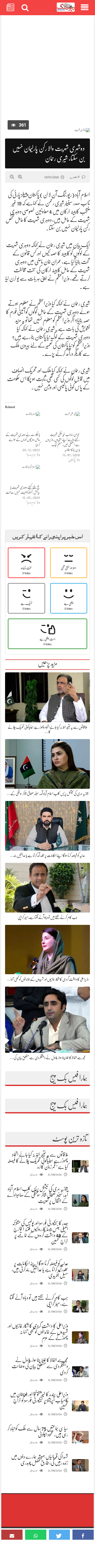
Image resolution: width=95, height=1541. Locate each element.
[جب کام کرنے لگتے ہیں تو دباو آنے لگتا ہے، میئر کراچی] (80, 1306)
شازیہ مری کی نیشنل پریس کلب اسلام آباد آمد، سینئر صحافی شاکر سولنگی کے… (48, 793)
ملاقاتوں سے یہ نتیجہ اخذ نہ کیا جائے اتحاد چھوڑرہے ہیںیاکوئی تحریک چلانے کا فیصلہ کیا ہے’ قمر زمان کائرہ (37, 1160)
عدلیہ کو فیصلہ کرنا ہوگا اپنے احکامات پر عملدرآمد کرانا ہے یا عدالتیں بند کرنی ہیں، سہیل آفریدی (40, 1269)
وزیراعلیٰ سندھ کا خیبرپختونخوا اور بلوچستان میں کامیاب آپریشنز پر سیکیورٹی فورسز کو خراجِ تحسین (39, 1400)
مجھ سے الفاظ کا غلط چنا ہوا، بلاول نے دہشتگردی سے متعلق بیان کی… (47, 1057)
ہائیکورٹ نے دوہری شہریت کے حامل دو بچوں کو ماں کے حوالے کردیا (23, 439)
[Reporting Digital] (66, 7)
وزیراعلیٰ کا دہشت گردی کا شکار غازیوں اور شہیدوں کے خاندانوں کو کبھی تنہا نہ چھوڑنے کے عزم (38, 1332)
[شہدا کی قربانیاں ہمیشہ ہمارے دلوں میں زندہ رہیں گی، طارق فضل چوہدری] (80, 1465)
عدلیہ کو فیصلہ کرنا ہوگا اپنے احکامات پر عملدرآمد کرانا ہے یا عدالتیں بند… (47, 855)
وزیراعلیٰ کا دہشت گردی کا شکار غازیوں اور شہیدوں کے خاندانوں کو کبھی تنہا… (47, 979)
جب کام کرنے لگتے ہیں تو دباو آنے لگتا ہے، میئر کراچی (48, 917)
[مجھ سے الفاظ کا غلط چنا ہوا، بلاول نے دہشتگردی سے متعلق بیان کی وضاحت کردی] (80, 1372)
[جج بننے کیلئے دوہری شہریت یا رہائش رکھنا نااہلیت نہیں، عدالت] (22, 475)
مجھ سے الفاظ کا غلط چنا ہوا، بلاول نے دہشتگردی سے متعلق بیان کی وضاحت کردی (40, 1366)
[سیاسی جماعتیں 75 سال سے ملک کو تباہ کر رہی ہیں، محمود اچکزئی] (80, 1437)
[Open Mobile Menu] (84, 8)
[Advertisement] (47, 69)
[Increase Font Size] (20, 176)
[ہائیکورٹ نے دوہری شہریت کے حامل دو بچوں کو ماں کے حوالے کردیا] (22, 422)
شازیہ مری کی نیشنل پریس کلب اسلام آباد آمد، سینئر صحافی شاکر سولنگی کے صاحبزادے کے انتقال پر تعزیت (37, 1195)
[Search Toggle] (25, 8)
